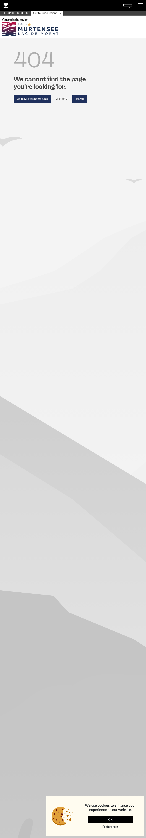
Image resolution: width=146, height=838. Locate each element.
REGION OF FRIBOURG (15, 13)
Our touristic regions (45, 13)
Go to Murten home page (32, 98)
